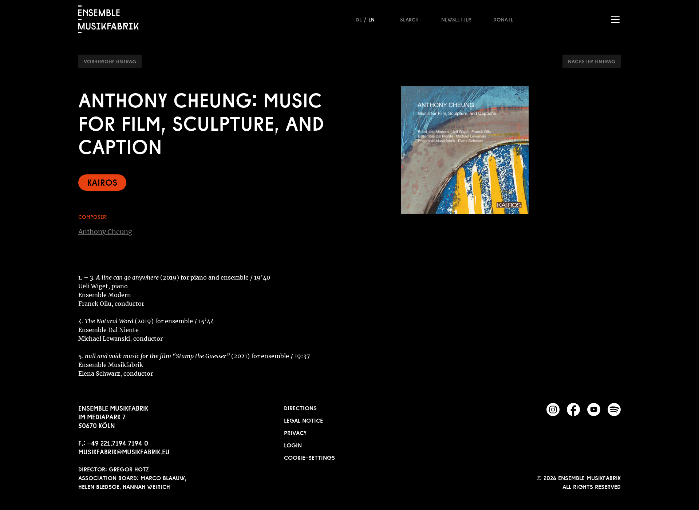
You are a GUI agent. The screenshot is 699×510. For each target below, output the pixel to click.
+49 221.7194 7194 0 (117, 442)
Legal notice (303, 420)
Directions (300, 407)
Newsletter (456, 18)
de (359, 18)
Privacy (295, 432)
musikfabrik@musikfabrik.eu (124, 451)
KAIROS (102, 181)
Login (293, 444)
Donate (503, 18)
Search (409, 18)
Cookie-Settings (309, 457)
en (371, 18)
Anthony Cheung (105, 232)
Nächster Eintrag (591, 60)
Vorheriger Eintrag (110, 60)
